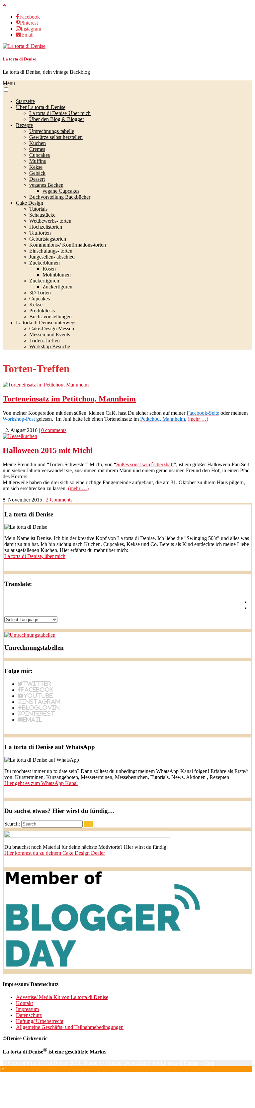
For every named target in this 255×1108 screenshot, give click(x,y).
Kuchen (37, 143)
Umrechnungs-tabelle (51, 131)
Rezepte (24, 125)
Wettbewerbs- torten (50, 221)
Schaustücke (42, 215)
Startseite (25, 101)
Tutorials (38, 209)
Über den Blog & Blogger (56, 119)
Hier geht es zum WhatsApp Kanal (41, 783)
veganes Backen (46, 185)
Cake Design (29, 203)
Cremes (37, 149)
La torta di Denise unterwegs (46, 322)
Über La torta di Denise (40, 107)
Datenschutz (29, 1015)
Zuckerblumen (44, 263)
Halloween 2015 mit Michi (48, 450)
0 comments (53, 430)
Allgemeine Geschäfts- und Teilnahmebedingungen (70, 1027)
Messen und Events (49, 334)
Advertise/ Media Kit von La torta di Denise (62, 997)
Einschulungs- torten (50, 251)
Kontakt (24, 1003)
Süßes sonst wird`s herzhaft (145, 464)
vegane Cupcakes (60, 191)
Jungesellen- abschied (52, 257)
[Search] (88, 824)
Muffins (37, 161)
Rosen (49, 269)
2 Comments (59, 499)
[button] (6, 89)
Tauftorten (40, 233)
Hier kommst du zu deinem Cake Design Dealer (54, 853)
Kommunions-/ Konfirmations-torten (67, 245)
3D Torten (40, 292)
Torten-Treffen (44, 340)
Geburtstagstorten (47, 239)
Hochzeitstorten (45, 227)
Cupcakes (39, 155)
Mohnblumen (56, 274)
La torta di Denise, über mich (34, 556)
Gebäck (37, 173)
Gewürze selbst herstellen (56, 137)
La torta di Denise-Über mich (60, 113)
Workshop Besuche (49, 346)
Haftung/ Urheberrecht (39, 1021)
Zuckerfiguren (44, 280)
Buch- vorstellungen (50, 316)
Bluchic (113, 1063)
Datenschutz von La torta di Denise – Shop (169, 1063)
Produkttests (42, 310)
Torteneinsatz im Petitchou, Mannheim (69, 398)
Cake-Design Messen (51, 328)
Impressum (27, 1009)
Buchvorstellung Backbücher (59, 197)
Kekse (35, 167)
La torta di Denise (19, 58)
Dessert (37, 179)
